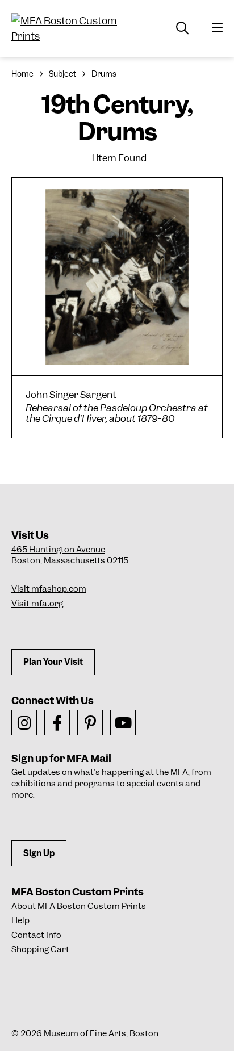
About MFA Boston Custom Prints (78, 906)
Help (20, 920)
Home (22, 74)
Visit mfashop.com (48, 588)
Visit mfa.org (37, 603)
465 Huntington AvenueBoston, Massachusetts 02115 (69, 555)
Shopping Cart (40, 949)
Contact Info (36, 935)
